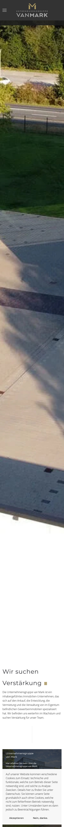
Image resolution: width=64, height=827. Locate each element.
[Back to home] (32, 10)
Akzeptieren (16, 818)
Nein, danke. (40, 818)
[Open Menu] (4, 10)
